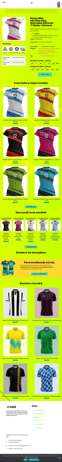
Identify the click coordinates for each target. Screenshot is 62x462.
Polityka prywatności (34, 459)
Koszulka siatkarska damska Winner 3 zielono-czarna (15, 199)
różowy (44, 56)
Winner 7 (52, 56)
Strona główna (10, 10)
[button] (31, 3)
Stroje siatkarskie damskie (35, 10)
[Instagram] (58, 6)
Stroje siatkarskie (21, 10)
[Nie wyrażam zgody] (59, 458)
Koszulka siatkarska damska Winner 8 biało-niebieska (15, 120)
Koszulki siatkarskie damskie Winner (22, 12)
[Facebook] (58, 3)
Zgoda (25, 459)
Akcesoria (36, 417)
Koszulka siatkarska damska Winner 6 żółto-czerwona (46, 120)
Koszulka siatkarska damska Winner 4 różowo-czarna (47, 160)
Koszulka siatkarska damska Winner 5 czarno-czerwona (15, 160)
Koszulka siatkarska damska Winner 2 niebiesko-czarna (46, 199)
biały (47, 56)
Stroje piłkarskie (38, 410)
